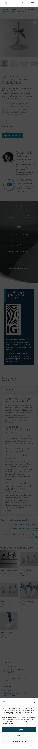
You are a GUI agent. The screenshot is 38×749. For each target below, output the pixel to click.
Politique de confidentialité (25, 746)
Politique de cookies (10, 746)
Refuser (19, 736)
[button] (35, 702)
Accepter (19, 730)
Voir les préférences (19, 741)
